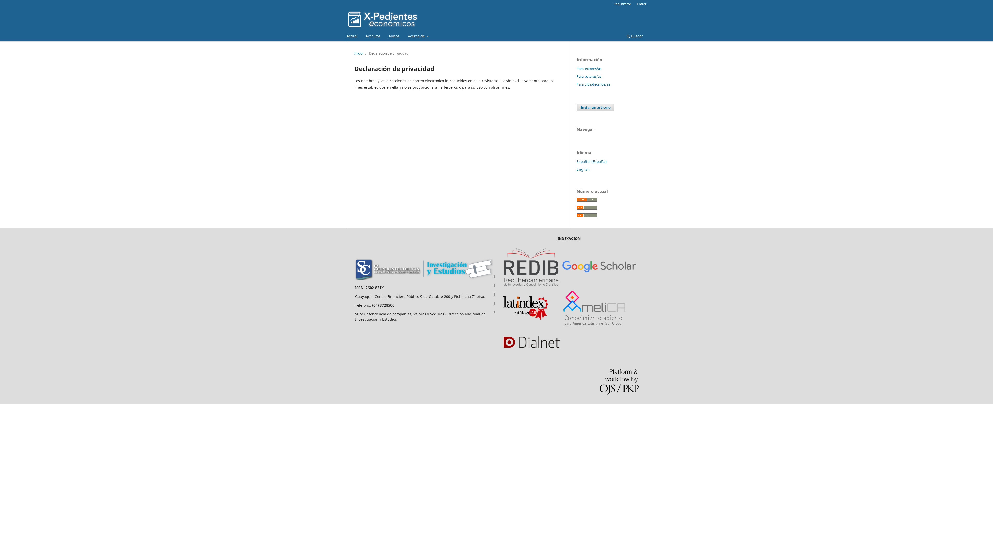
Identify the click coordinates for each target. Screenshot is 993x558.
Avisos (394, 36)
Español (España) (592, 161)
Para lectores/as (589, 68)
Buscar (636, 36)
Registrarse (622, 4)
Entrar (641, 4)
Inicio (358, 53)
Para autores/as (589, 76)
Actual (352, 36)
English (583, 169)
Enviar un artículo (595, 107)
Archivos (373, 36)
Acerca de (417, 36)
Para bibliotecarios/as (593, 84)
